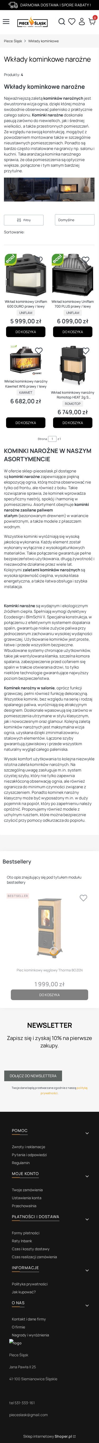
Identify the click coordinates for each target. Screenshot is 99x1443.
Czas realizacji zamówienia (34, 1256)
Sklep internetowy (47, 1436)
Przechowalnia (24, 1205)
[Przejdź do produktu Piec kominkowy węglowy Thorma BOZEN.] (49, 928)
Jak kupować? (24, 1291)
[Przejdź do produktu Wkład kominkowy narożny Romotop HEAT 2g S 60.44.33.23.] (73, 366)
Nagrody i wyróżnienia (30, 1334)
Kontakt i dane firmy (29, 1319)
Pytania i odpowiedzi (29, 1154)
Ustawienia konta (26, 1197)
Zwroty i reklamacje (28, 1146)
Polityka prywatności (30, 1283)
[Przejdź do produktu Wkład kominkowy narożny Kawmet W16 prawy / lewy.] (26, 360)
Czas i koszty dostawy (31, 1248)
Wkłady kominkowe (43, 41)
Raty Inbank (22, 1240)
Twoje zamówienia (27, 1189)
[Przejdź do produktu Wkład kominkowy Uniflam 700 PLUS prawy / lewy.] (73, 275)
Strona (42, 439)
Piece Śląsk (13, 41)
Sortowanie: (14, 231)
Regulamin (21, 1162)
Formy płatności (25, 1232)
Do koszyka (26, 331)
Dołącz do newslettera (33, 1075)
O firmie (18, 1326)
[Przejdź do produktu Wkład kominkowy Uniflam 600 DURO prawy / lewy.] (26, 275)
